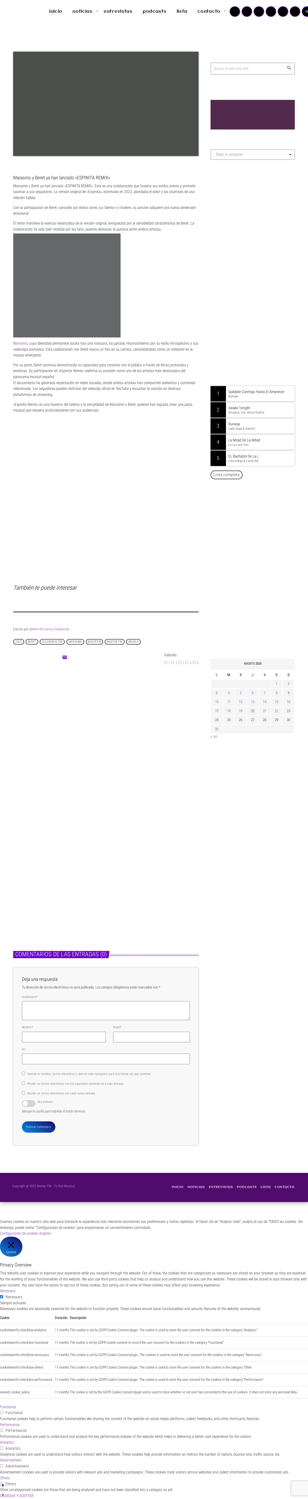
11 (229, 702)
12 (240, 702)
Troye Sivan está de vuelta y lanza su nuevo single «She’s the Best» (260, 582)
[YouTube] (235, 11)
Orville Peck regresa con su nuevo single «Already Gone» (258, 606)
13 (252, 702)
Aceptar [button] (45, 1233)
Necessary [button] (8, 1291)
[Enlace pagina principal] (18, 11)
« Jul (214, 736)
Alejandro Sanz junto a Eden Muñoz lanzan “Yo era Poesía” (259, 631)
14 (264, 702)
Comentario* (30, 997)
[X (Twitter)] (247, 11)
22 (276, 711)
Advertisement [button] (11, 1460)
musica (133, 642)
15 (276, 702)
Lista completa (226, 474)
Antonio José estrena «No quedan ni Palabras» (259, 557)
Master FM (225, 206)
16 (288, 702)
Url (24, 1049)
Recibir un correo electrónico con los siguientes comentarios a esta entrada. (75, 1083)
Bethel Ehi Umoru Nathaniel (49, 629)
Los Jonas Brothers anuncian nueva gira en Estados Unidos (259, 508)
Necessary (14, 1297)
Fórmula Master (232, 215)
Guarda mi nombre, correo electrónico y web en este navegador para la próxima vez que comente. (89, 1074)
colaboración (52, 642)
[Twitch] (259, 11)
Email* (117, 1027)
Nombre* (27, 1027)
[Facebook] (295, 11)
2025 (18, 642)
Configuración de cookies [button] (19, 1233)
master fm (114, 642)
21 (264, 711)
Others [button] (5, 1478)
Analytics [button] (7, 1442)
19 (240, 711)
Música (93, 715)
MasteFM (94, 642)
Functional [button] (8, 1407)
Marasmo (20, 343)
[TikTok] (271, 11)
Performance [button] (9, 1424)
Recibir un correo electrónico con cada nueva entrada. (61, 1093)
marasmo (75, 642)
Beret (32, 642)
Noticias (24, 877)
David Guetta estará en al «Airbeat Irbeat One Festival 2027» (258, 532)
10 (216, 702)
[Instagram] (283, 11)
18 (229, 711)
